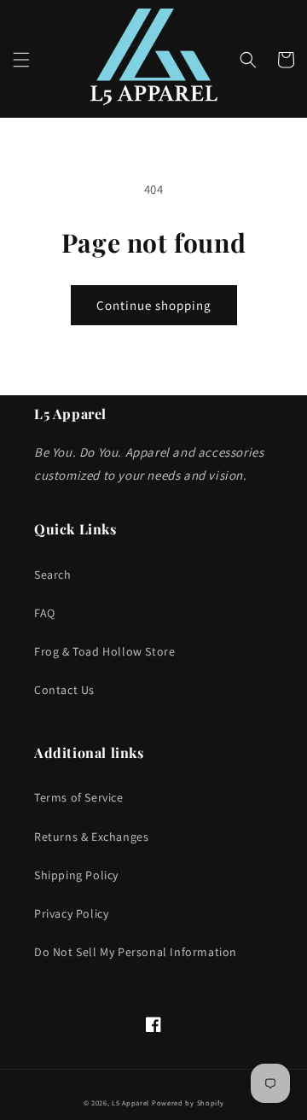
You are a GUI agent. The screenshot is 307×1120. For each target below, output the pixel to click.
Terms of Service (79, 797)
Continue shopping (153, 305)
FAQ (44, 613)
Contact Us (64, 689)
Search (53, 574)
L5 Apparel (130, 1102)
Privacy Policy (71, 913)
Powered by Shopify (188, 1102)
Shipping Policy (76, 875)
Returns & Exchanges (91, 836)
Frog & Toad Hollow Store (104, 651)
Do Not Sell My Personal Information (135, 952)
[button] (21, 60)
